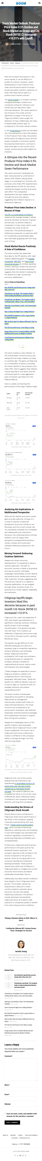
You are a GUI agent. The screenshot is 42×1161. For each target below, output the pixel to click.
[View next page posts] (22, 346)
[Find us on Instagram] (25, 1155)
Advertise (13, 1135)
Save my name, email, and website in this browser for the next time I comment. (22, 1115)
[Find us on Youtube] (20, 1155)
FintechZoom (15, 131)
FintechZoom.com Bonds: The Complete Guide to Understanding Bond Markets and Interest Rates (19, 295)
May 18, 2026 (13, 1021)
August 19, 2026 (19, 980)
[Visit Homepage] (21, 3)
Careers (20, 1135)
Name (7, 1085)
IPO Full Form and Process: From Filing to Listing (19, 327)
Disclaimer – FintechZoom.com (21, 1138)
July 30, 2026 (14, 1004)
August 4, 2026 (18, 990)
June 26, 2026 (9, 1009)
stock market (13, 100)
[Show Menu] (2, 3)
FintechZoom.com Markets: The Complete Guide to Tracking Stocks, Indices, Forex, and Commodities (20, 301)
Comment (9, 1056)
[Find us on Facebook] (15, 1155)
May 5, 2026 (8, 1035)
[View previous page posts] (19, 346)
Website (7, 1104)
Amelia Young (16, 44)
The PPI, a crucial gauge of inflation (19, 215)
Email (7, 1094)
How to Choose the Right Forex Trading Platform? (19, 312)
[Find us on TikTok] (23, 1155)
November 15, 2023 (29, 44)
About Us (5, 1135)
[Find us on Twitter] (17, 1155)
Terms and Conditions (31, 1135)
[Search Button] (39, 3)
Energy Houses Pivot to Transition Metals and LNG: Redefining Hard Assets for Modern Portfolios (20, 333)
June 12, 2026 (19, 1015)
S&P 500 (17, 261)
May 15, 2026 (9, 1027)
